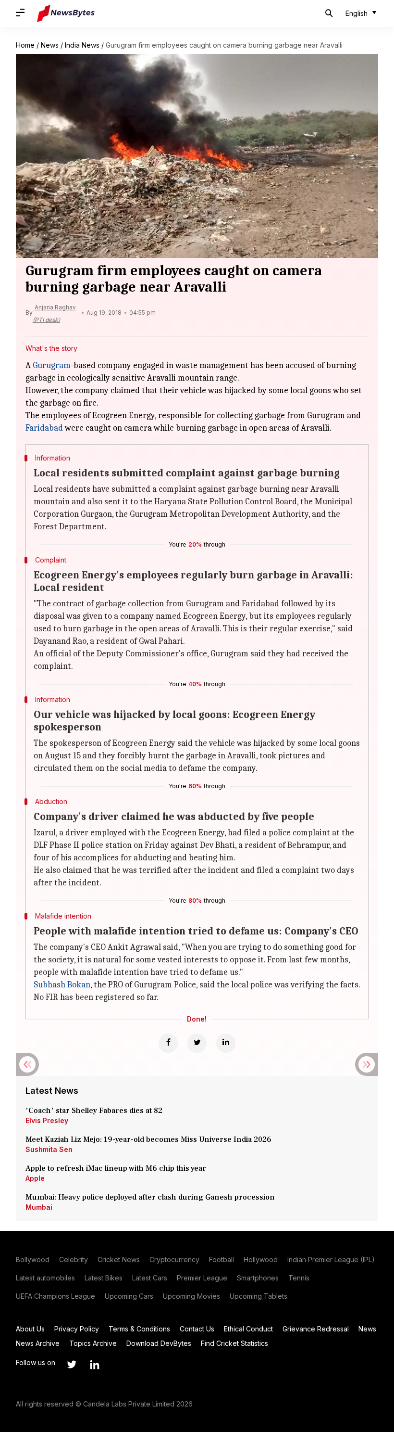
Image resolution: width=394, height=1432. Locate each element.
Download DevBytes (158, 1343)
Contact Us (197, 1329)
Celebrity (73, 1259)
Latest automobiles (45, 1278)
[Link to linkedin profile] (94, 1364)
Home (25, 45)
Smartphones (258, 1278)
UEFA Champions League (55, 1296)
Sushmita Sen (49, 1149)
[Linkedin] (225, 1043)
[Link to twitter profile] (71, 1364)
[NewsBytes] (66, 13)
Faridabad (44, 428)
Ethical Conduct (248, 1329)
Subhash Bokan (62, 985)
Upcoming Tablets (258, 1296)
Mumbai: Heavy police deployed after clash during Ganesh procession (150, 1197)
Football (221, 1259)
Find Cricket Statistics (234, 1343)
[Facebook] (168, 1043)
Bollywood (32, 1259)
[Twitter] (197, 1043)
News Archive (38, 1343)
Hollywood (261, 1259)
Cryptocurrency (174, 1259)
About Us (30, 1329)
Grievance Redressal (316, 1329)
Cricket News (119, 1259)
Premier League (202, 1278)
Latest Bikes (104, 1278)
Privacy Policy (76, 1329)
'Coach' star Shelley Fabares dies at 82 (93, 1110)
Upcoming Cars (129, 1296)
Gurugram (52, 365)
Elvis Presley (46, 1120)
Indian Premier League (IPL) (331, 1259)
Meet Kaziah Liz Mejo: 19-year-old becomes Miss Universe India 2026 (148, 1139)
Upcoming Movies (191, 1296)
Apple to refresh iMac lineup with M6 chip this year (115, 1168)
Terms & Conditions (139, 1329)
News (50, 45)
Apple (35, 1178)
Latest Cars (149, 1278)
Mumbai (38, 1207)
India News (82, 45)
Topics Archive (93, 1343)
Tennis (298, 1278)
